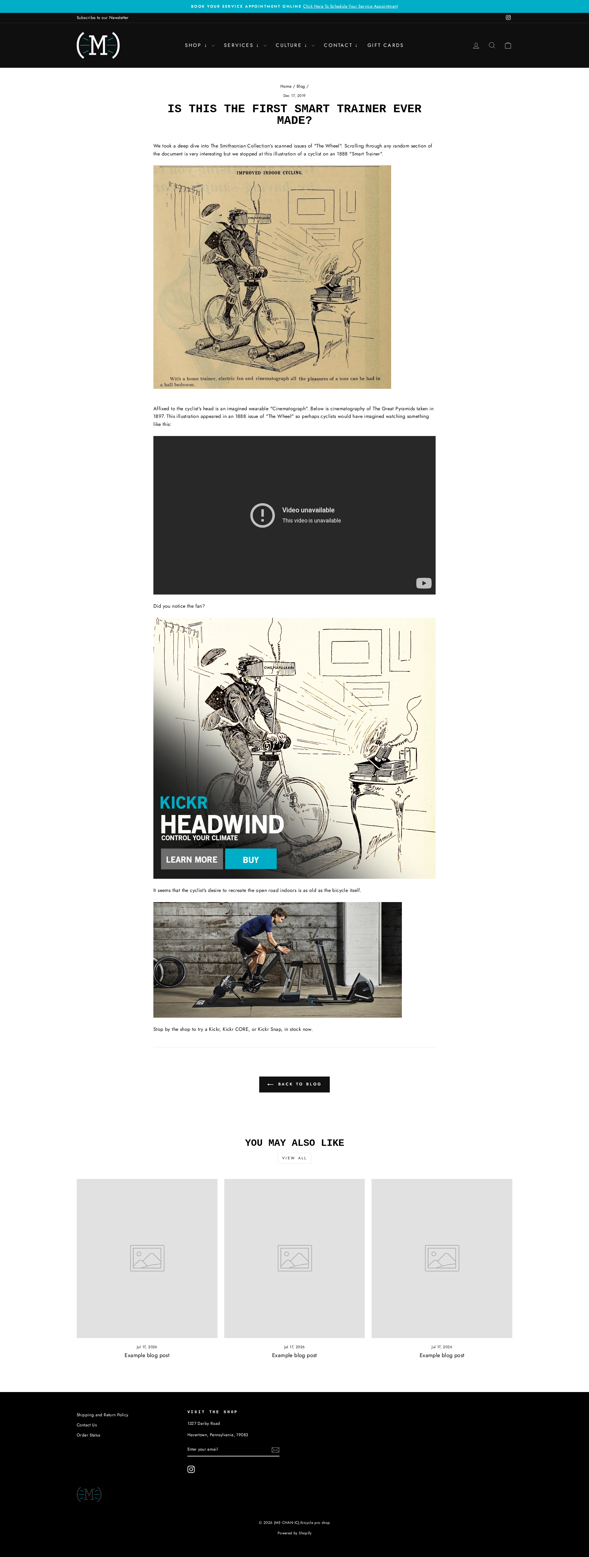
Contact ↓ (341, 45)
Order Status (88, 1435)
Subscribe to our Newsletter (103, 17)
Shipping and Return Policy (102, 1415)
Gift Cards (386, 45)
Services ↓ (243, 45)
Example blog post (147, 1355)
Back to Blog (299, 1084)
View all (294, 1158)
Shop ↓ (197, 45)
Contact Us (87, 1425)
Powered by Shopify (294, 1533)
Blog (301, 86)
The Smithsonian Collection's (242, 145)
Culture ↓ (293, 45)
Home (286, 86)
